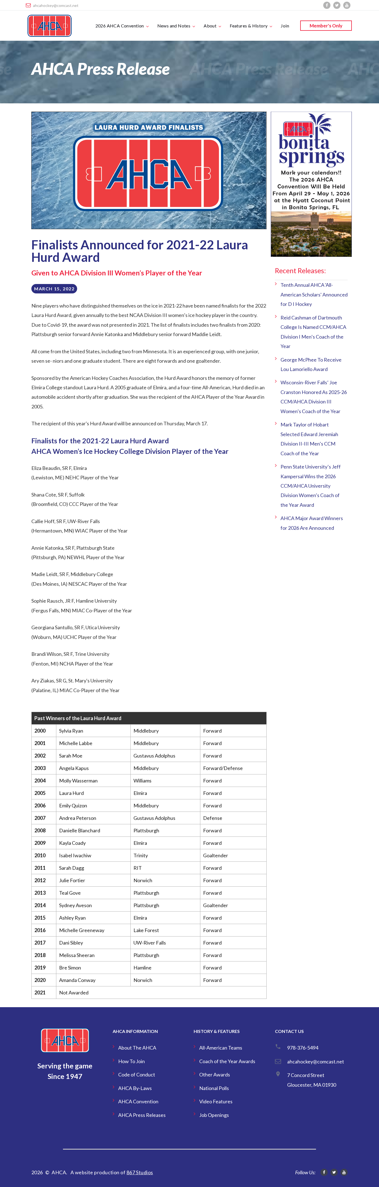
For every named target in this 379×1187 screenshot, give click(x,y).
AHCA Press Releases (142, 1115)
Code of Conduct (136, 1074)
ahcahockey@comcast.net (56, 5)
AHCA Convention (138, 1101)
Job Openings (214, 1115)
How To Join (131, 1061)
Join (285, 25)
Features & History (248, 25)
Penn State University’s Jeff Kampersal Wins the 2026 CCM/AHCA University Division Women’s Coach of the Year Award (311, 486)
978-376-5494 (302, 1048)
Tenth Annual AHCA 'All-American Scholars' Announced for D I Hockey (314, 294)
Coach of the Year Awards (227, 1061)
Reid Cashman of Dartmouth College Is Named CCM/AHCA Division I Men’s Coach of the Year (313, 331)
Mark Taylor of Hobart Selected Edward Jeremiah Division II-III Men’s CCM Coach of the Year (309, 438)
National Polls (214, 1088)
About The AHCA (137, 1048)
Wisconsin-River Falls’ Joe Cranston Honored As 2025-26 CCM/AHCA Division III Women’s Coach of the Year (314, 396)
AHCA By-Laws (135, 1088)
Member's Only (326, 26)
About (210, 25)
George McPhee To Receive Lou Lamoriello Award (311, 364)
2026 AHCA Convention (119, 25)
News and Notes (174, 25)
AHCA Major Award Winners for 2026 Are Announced (312, 523)
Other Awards (214, 1074)
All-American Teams (220, 1048)
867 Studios (140, 1172)
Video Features (216, 1101)
